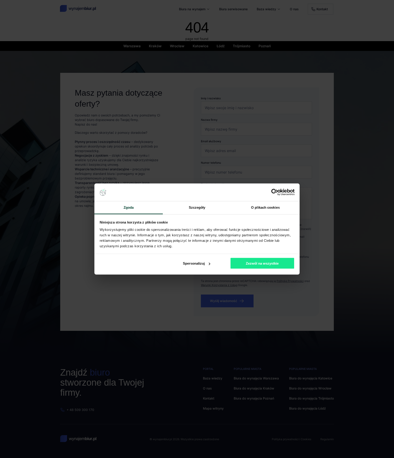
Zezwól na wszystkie (262, 263)
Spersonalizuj (194, 263)
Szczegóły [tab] (197, 207)
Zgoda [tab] (129, 207)
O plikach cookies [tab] (265, 207)
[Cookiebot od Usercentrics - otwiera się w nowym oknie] (275, 192)
